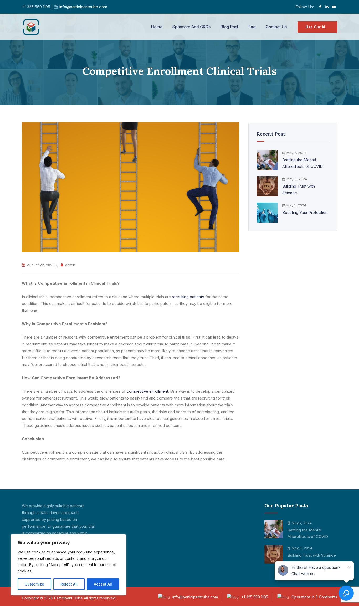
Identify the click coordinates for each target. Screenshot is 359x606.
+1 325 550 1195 (254, 597)
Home (156, 26)
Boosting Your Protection (304, 212)
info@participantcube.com (83, 6)
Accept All (103, 584)
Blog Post (229, 26)
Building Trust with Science (298, 189)
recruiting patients (188, 296)
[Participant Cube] (31, 27)
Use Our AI (315, 27)
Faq (252, 26)
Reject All (69, 584)
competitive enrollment (147, 391)
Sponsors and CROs (191, 26)
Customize (34, 584)
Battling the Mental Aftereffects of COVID (302, 163)
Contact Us (276, 26)
